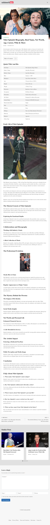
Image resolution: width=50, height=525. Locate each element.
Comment (4, 476)
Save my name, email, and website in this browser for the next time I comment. (18, 496)
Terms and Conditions (24, 520)
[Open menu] (47, 2)
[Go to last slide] (3, 446)
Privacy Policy (15, 520)
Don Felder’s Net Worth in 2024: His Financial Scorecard (11, 451)
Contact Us (39, 520)
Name (3, 493)
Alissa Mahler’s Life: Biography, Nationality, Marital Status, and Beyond (11, 419)
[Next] (47, 446)
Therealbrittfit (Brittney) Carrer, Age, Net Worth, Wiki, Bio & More (38, 419)
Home (10, 520)
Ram (5, 45)
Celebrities (6, 37)
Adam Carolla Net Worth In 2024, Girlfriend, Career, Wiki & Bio (37, 451)
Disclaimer (33, 520)
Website (36, 493)
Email (19, 493)
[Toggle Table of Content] (14, 59)
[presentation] (12, 439)
